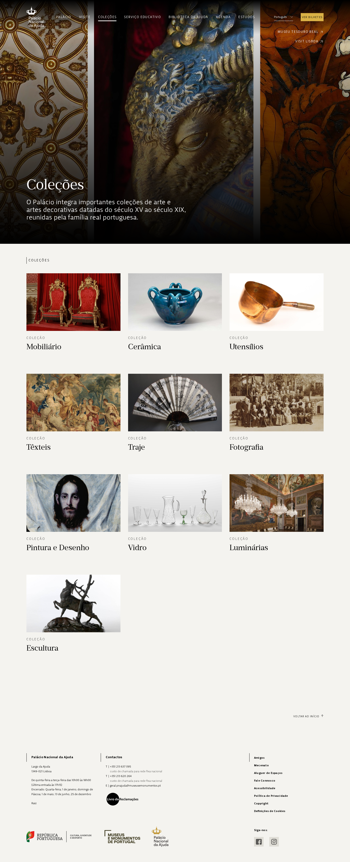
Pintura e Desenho (57, 547)
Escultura (42, 648)
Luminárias (249, 547)
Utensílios (246, 346)
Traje (136, 447)
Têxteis (38, 447)
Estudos (246, 17)
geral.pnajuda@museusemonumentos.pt (135, 785)
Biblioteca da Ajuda (188, 17)
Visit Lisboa (306, 41)
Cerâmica (144, 346)
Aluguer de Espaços (268, 773)
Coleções (107, 17)
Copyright (261, 803)
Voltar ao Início (306, 716)
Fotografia (246, 447)
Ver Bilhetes (312, 17)
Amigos (259, 758)
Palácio (63, 17)
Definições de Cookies (269, 811)
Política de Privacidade (271, 796)
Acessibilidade (264, 788)
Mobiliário (43, 346)
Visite (84, 17)
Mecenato (261, 765)
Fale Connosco (264, 780)
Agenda (223, 17)
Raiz (34, 803)
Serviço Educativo (142, 17)
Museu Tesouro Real (298, 32)
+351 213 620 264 (121, 776)
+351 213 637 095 (120, 766)
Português (280, 17)
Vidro (137, 547)
